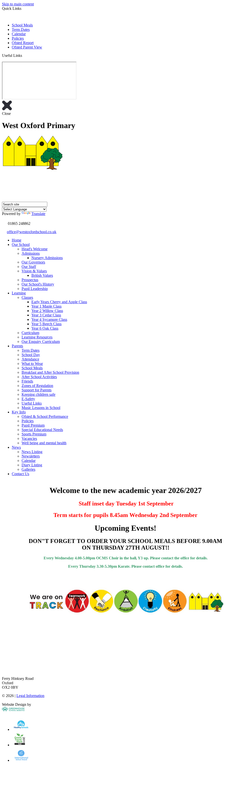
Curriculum (30, 333)
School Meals (22, 25)
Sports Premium (34, 434)
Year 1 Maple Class (46, 306)
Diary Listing (32, 465)
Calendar (19, 34)
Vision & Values (34, 271)
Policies (18, 38)
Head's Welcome (35, 249)
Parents (17, 346)
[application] (125, 653)
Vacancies (29, 438)
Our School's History (38, 284)
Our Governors (33, 262)
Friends (27, 381)
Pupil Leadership (35, 289)
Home (16, 240)
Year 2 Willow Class (47, 311)
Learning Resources (37, 337)
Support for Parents (36, 390)
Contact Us (20, 474)
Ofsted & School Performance (45, 416)
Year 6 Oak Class (44, 328)
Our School (21, 244)
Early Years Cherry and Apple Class (59, 302)
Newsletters (31, 456)
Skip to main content (18, 4)
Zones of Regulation (37, 386)
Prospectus (30, 280)
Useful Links (32, 403)
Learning (19, 293)
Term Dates (21, 29)
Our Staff (29, 266)
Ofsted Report (23, 43)
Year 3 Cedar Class (46, 315)
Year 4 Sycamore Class (49, 319)
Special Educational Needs (42, 430)
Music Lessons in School (41, 408)
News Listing (32, 452)
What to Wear (32, 363)
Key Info (19, 412)
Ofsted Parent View (27, 47)
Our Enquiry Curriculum (41, 341)
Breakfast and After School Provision (50, 372)
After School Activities (39, 377)
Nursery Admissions (47, 258)
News (16, 447)
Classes (27, 297)
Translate (38, 214)
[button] (24, 55)
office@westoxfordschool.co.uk (31, 232)
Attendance (30, 359)
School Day (31, 355)
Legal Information (30, 696)
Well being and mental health (44, 443)
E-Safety (28, 399)
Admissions (31, 253)
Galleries (28, 469)
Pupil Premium (33, 425)
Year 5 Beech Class (46, 324)
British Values (42, 275)
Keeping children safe (38, 394)
